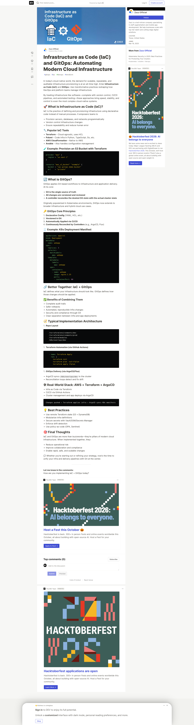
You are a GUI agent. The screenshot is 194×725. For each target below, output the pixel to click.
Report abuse (88, 580)
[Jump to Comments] (32, 62)
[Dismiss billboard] (167, 705)
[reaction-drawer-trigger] (32, 54)
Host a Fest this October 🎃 (64, 530)
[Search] (38, 3)
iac (53, 75)
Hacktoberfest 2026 (136, 151)
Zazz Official (54, 49)
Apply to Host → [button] (51, 546)
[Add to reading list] (32, 70)
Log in (144, 3)
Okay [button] (39, 721)
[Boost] (32, 77)
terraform (69, 75)
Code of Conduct (75, 580)
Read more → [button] (135, 163)
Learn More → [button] (50, 687)
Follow (146, 18)
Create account (157, 3)
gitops (47, 75)
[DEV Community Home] (31, 3)
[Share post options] (32, 84)
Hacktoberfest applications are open (71, 671)
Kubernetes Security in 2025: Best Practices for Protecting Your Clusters (145, 58)
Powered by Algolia (96, 3)
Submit (52, 574)
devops (60, 75)
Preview (62, 574)
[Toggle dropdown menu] (117, 480)
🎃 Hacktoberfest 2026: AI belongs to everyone (144, 138)
